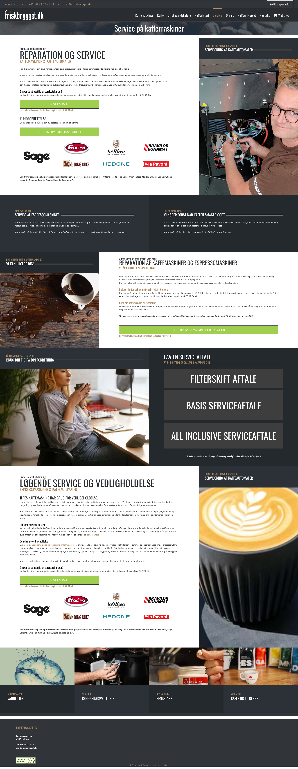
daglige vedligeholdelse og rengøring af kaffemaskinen (50, 544)
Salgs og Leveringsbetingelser (155, 765)
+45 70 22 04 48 (39, 4)
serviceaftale (93, 534)
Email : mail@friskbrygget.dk (72, 4)
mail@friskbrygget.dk (26, 747)
